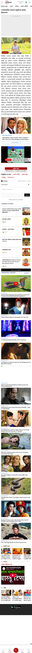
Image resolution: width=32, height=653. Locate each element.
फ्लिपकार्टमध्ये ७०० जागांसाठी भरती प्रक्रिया (16, 171)
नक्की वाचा (6, 546)
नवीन (4, 588)
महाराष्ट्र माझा (4, 6)
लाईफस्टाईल (25, 174)
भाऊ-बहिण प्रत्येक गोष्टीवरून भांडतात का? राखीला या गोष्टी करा (6, 557)
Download (5, 52)
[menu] (2, 2)
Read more (8, 159)
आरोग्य (17, 6)
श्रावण (11, 6)
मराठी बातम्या (11, 177)
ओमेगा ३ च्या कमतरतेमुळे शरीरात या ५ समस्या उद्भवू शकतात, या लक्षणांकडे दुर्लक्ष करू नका (17, 598)
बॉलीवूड (4, 177)
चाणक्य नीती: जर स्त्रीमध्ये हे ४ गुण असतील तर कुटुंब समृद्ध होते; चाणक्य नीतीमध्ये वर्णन (16, 557)
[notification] (29, 2)
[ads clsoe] (31, 644)
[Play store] (26, 2)
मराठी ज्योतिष (24, 6)
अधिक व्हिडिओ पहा (6, 564)
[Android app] (16, 607)
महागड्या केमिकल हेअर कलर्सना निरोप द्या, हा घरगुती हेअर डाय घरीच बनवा (6, 598)
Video (5, 562)
